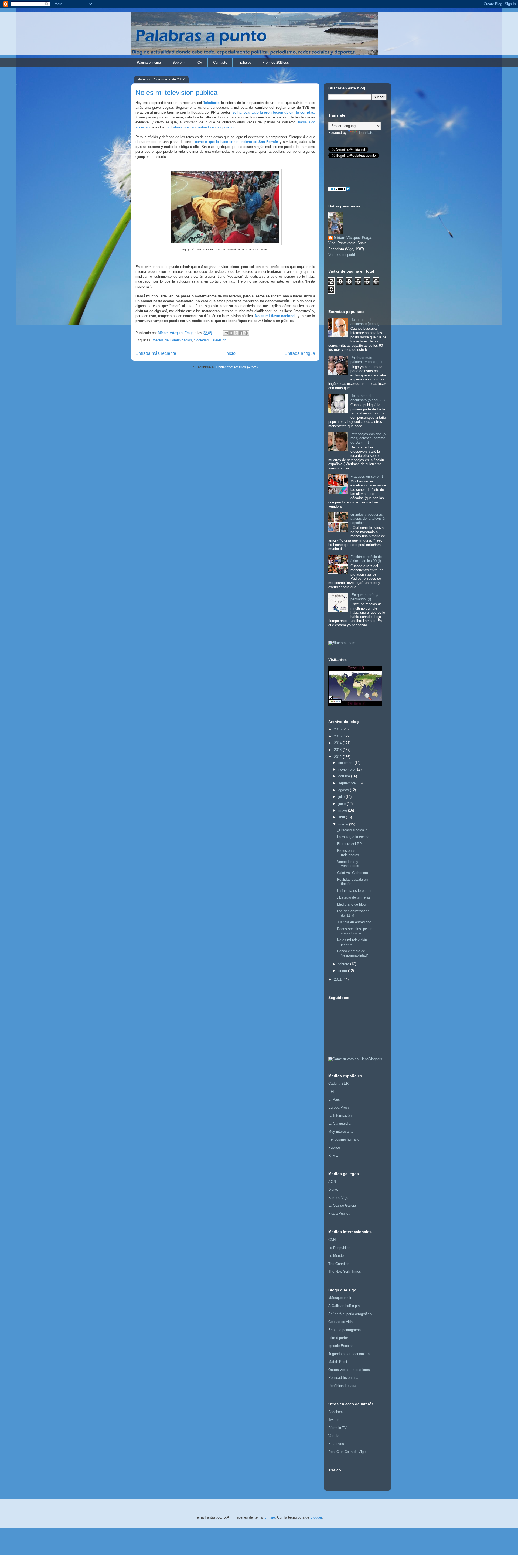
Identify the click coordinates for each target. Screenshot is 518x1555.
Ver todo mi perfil (341, 255)
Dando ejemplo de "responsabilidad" (352, 953)
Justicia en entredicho (354, 922)
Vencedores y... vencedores (349, 864)
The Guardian (338, 1264)
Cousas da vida (340, 1322)
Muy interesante (340, 1131)
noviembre (347, 769)
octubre (344, 776)
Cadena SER (338, 1083)
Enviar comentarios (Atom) (237, 367)
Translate (366, 133)
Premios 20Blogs (275, 62)
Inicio (230, 353)
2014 (338, 743)
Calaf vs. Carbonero (352, 873)
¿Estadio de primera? (353, 897)
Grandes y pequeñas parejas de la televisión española (368, 518)
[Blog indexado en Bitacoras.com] (341, 643)
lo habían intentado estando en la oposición (201, 127)
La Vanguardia (339, 1123)
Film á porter (338, 1338)
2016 (338, 729)
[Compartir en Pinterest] (246, 333)
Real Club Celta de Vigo (347, 1452)
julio (342, 797)
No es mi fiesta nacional (275, 316)
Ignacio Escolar (340, 1346)
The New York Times (344, 1272)
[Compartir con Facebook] (241, 333)
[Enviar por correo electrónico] (226, 333)
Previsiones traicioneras (348, 853)
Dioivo (333, 1189)
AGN (332, 1182)
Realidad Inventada (343, 1378)
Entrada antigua (300, 353)
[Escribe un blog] (231, 333)
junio (342, 804)
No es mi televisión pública (352, 942)
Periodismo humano (343, 1139)
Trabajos (244, 62)
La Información (340, 1116)
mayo (343, 810)
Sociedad (201, 340)
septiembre (347, 783)
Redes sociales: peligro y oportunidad (355, 931)
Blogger (316, 1517)
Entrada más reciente (155, 353)
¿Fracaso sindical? (352, 830)
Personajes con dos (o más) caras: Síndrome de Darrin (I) (368, 438)
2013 (338, 750)
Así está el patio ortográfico (350, 1314)
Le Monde (336, 1256)
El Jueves (336, 1444)
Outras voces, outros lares (349, 1370)
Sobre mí (179, 62)
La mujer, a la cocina (353, 837)
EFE (331, 1092)
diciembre (346, 763)
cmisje (270, 1517)
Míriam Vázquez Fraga (352, 238)
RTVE (333, 1156)
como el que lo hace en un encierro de (236, 142)
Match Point (337, 1362)
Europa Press (339, 1107)
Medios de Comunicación (172, 340)
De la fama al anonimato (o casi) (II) (367, 398)
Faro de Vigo (338, 1198)
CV (199, 62)
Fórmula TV (337, 1428)
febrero (344, 964)
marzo (343, 824)
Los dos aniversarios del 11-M (353, 913)
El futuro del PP (349, 844)
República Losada (342, 1386)
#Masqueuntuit (339, 1298)
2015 (338, 736)
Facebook (336, 1412)
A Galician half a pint (344, 1306)
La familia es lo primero (355, 891)
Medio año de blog (351, 904)
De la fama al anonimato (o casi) (364, 322)
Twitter (333, 1420)
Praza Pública (339, 1214)
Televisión (218, 340)
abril (342, 817)
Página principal (149, 62)
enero (343, 971)
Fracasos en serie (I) (366, 476)
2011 (338, 979)
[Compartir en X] (236, 333)
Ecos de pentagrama (344, 1330)
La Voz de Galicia (342, 1205)
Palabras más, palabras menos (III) (366, 360)
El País (334, 1099)
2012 (338, 757)
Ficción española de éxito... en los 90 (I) (366, 559)
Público (334, 1147)
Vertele (333, 1436)
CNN (332, 1240)
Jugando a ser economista (349, 1354)
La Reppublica (339, 1248)
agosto (344, 790)
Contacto (220, 62)
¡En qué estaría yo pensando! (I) (364, 597)
